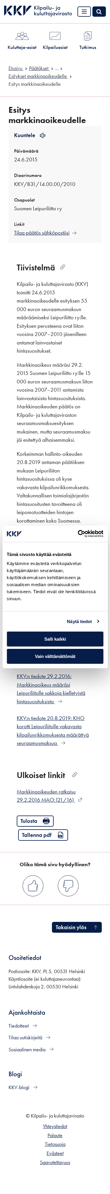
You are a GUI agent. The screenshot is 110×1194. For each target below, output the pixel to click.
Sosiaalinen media (28, 1049)
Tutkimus (87, 47)
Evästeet (55, 1153)
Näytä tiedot (79, 621)
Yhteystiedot (55, 1126)
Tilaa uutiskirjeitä (26, 1037)
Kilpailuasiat (55, 47)
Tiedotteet (19, 1026)
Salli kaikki (55, 639)
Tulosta (29, 821)
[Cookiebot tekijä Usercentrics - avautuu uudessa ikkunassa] (78, 534)
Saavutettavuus (55, 1162)
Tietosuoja (55, 1144)
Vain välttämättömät (55, 656)
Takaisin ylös (71, 927)
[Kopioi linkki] (62, 267)
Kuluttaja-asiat (22, 47)
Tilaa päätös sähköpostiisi (42, 232)
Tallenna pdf (37, 835)
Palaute (55, 1135)
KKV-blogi (20, 1087)
